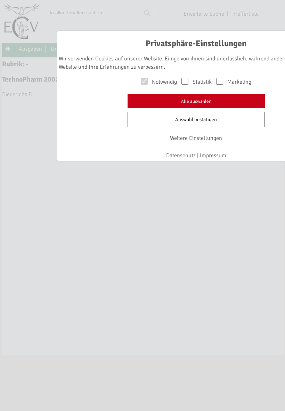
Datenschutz (181, 155)
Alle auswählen (196, 101)
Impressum (213, 155)
